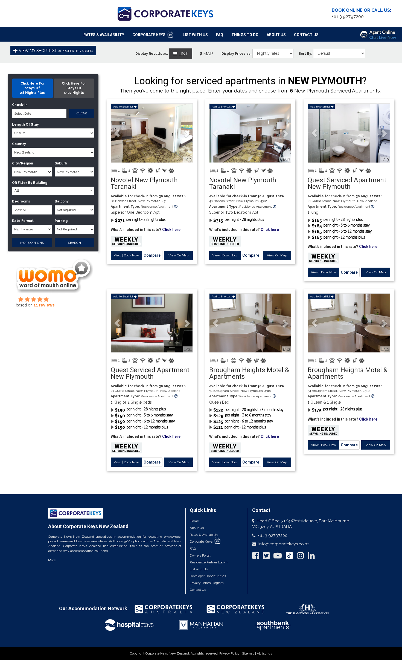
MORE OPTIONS (32, 243)
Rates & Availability (103, 35)
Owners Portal (200, 555)
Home (194, 521)
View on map (178, 255)
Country (19, 144)
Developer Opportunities (208, 576)
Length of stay (25, 124)
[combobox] (53, 191)
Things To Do (244, 35)
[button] (117, 133)
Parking (61, 221)
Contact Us (306, 35)
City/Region (22, 163)
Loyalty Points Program (207, 583)
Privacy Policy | (230, 653)
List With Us (195, 35)
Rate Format (23, 221)
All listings (264, 653)
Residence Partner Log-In (209, 562)
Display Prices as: (236, 54)
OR (14, 183)
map (207, 53)
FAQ (219, 35)
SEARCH (74, 243)
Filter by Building (32, 183)
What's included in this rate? (145, 229)
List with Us (199, 569)
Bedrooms (21, 201)
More (52, 560)
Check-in (20, 105)
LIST (182, 53)
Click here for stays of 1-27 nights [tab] (74, 88)
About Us (276, 35)
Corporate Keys (149, 35)
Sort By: (305, 54)
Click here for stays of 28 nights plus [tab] (32, 88)
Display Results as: (151, 54)
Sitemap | (249, 653)
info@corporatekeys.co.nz (283, 544)
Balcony (62, 201)
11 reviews (44, 305)
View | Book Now (126, 255)
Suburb (61, 163)
